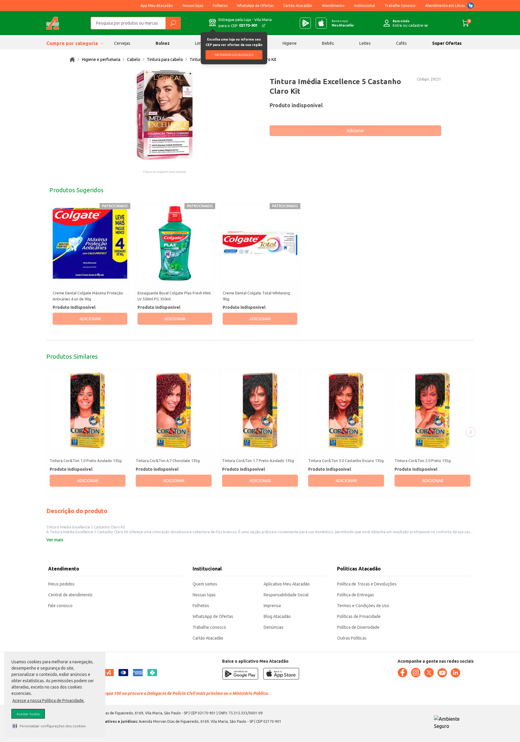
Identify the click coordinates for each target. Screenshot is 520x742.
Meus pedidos (61, 584)
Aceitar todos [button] (28, 714)
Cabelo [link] (133, 59)
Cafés (401, 43)
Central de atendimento (70, 594)
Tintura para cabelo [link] (165, 59)
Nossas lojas (193, 6)
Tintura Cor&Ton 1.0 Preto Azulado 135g (86, 461)
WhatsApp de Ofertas (255, 6)
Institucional (364, 6)
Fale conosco (60, 605)
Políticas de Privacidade (359, 616)
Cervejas (122, 43)
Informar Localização (234, 54)
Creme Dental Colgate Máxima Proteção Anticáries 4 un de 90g (88, 296)
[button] (49, 726)
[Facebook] (402, 672)
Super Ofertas (447, 43)
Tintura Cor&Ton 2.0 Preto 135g (423, 461)
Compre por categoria (72, 43)
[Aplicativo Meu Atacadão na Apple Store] (321, 23)
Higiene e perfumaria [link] (101, 59)
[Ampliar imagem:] (164, 115)
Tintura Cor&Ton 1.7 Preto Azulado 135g (258, 461)
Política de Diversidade (358, 627)
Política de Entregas (355, 594)
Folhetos (220, 6)
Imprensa (272, 605)
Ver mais (54, 539)
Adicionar (355, 130)
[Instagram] (415, 672)
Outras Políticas (352, 638)
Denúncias (273, 627)
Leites (365, 43)
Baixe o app (343, 23)
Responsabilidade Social (286, 594)
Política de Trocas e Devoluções (367, 584)
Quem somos (205, 584)
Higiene (290, 43)
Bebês (328, 43)
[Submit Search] (173, 23)
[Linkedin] (455, 673)
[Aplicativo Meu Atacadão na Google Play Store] (305, 23)
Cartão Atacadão (297, 6)
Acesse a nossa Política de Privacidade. (48, 700)
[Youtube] (442, 673)
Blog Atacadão (277, 616)
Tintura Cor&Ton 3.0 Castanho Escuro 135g (346, 461)
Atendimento (333, 6)
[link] (72, 59)
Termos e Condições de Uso (363, 605)
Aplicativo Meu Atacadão (287, 584)
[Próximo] (470, 432)
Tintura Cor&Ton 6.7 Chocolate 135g (168, 461)
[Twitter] (429, 672)
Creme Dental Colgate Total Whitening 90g (256, 296)
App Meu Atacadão (157, 6)
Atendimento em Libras (445, 6)
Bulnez (163, 43)
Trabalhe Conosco (400, 6)
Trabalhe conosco (209, 627)
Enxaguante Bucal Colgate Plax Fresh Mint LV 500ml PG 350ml (174, 296)
